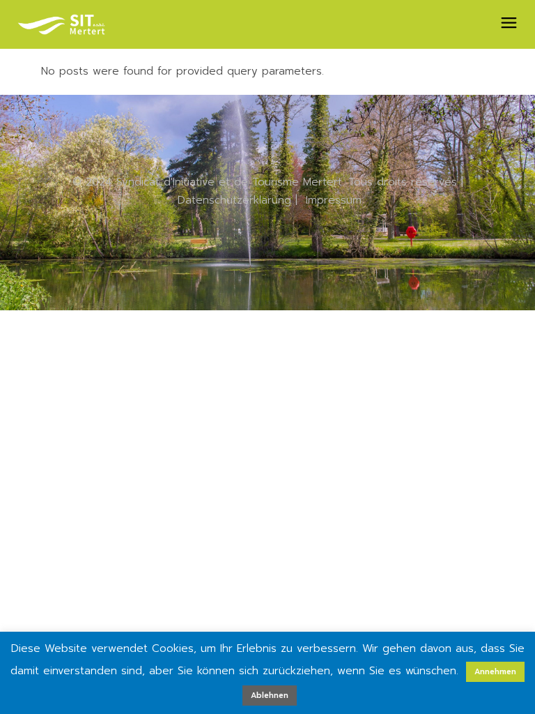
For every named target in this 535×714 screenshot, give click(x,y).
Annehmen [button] (495, 672)
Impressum (334, 200)
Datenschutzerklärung (234, 200)
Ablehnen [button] (269, 695)
